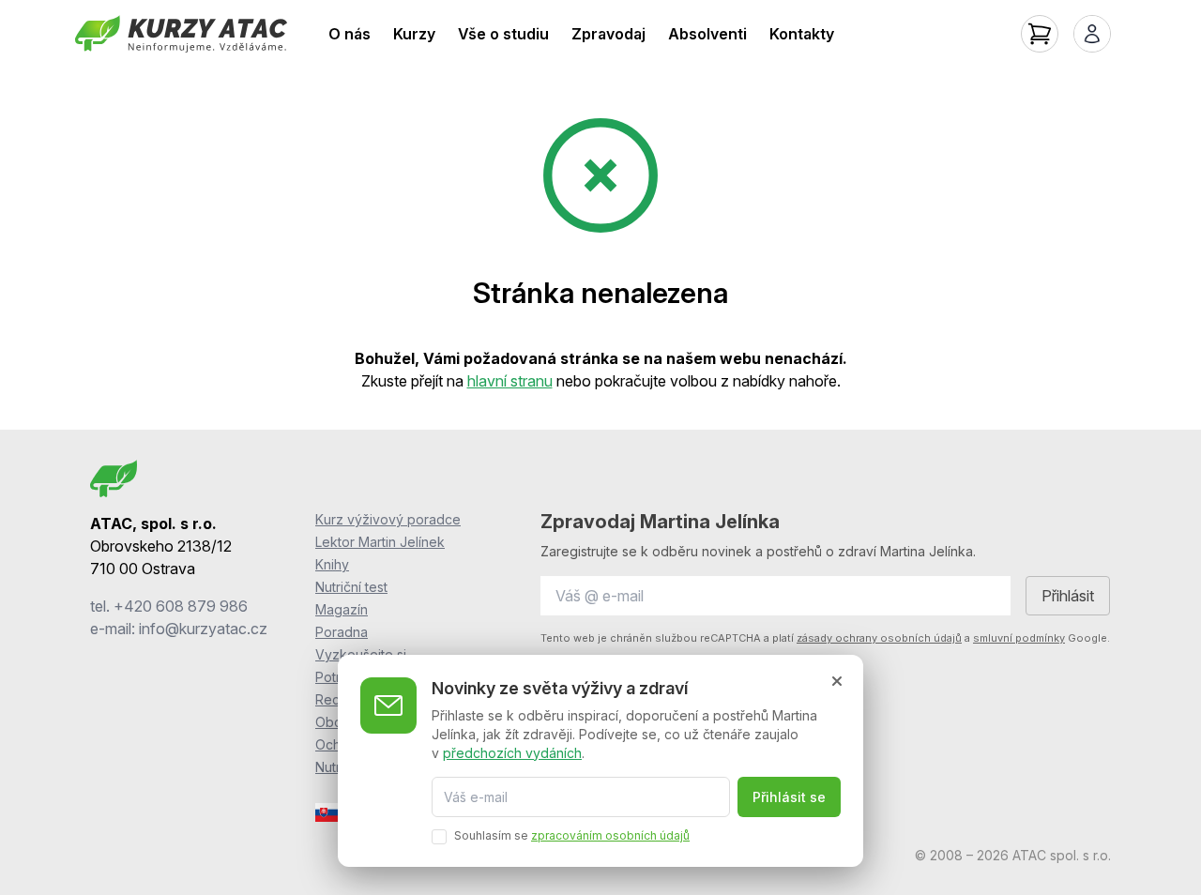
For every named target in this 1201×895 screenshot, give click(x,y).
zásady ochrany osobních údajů (879, 638)
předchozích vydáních (512, 752)
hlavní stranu (510, 381)
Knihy (332, 564)
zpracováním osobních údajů (610, 835)
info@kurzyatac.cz (203, 628)
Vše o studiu (503, 33)
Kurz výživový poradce (388, 519)
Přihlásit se (789, 797)
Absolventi (707, 33)
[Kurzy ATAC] (181, 34)
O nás (349, 33)
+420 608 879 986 (181, 606)
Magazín (341, 609)
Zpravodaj (608, 33)
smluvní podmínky (1019, 638)
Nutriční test (351, 587)
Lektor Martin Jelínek (380, 542)
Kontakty (801, 33)
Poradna (341, 632)
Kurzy (414, 33)
